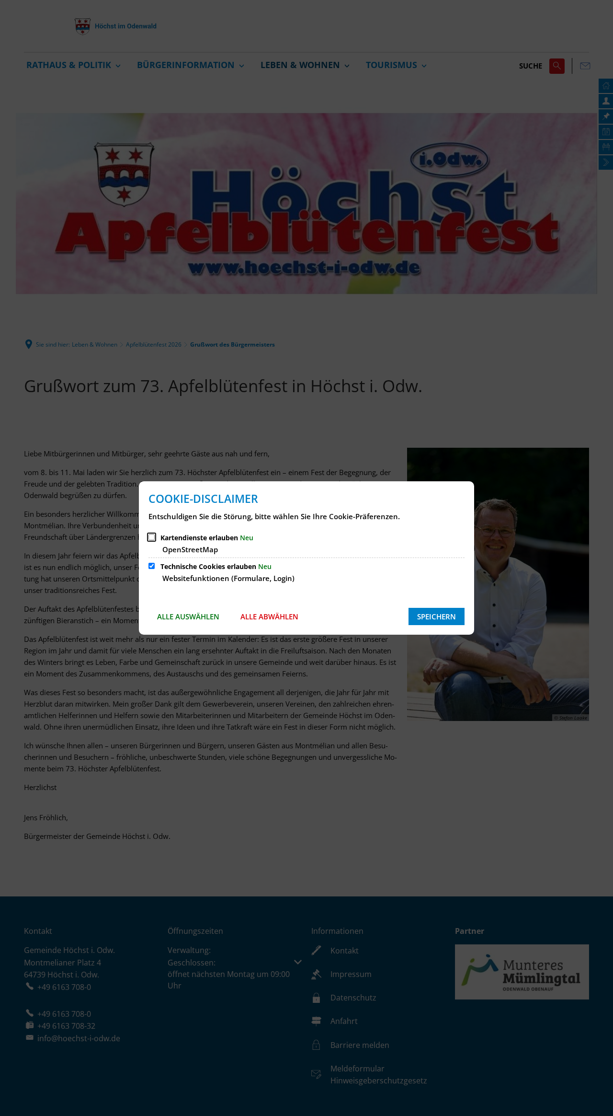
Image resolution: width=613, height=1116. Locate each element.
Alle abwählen (269, 616)
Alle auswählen (188, 616)
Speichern (436, 616)
